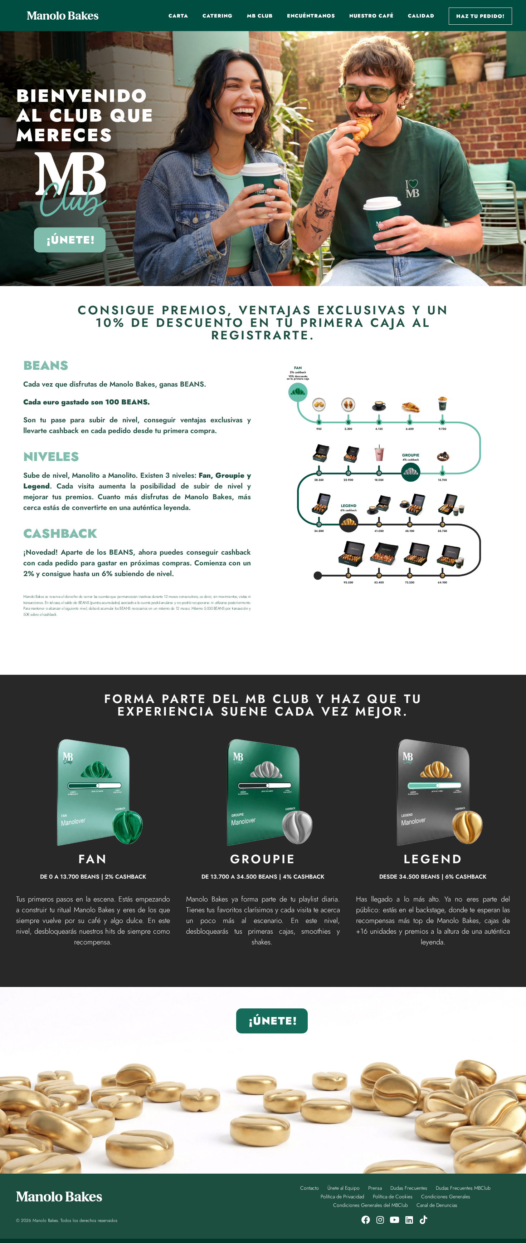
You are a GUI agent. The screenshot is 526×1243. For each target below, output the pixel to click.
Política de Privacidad (342, 1196)
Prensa (375, 1188)
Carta (178, 15)
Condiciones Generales (445, 1196)
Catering (218, 15)
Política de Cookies (393, 1196)
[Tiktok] (423, 1220)
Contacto (309, 1188)
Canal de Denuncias (437, 1205)
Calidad (421, 15)
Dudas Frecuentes (408, 1188)
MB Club (260, 15)
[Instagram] (380, 1220)
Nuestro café (371, 15)
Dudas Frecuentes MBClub (463, 1188)
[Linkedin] (409, 1220)
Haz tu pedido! (480, 16)
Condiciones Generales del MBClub (370, 1205)
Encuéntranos (311, 15)
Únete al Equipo (343, 1188)
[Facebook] (365, 1220)
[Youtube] (394, 1220)
